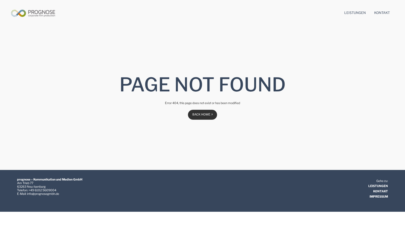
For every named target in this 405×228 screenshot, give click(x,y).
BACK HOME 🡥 (202, 114)
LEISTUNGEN (378, 186)
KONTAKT (380, 191)
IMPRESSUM (379, 196)
